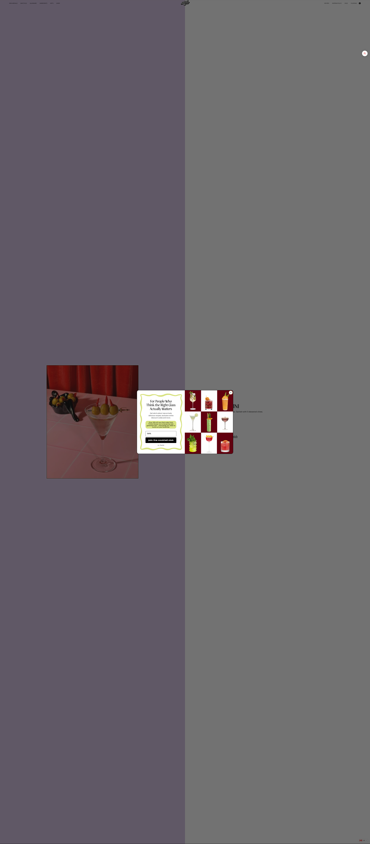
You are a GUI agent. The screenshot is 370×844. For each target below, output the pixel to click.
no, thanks (161, 445)
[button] (365, 53)
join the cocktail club (161, 440)
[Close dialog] (230, 392)
